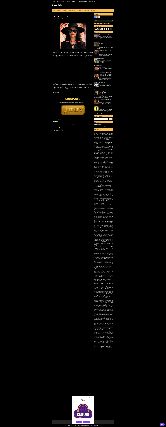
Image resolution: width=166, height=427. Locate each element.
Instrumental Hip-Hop (97, 252)
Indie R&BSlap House (104, 246)
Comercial (100, 176)
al (97, 142)
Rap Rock (111, 301)
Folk (108, 214)
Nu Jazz (108, 275)
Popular (96, 23)
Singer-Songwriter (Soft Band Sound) (105, 318)
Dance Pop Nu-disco (105, 190)
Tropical (110, 340)
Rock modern (97, 310)
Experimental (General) (97, 213)
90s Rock (111, 134)
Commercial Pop (97, 177)
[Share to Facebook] (57, 121)
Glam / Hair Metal (104, 225)
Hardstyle (107, 230)
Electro (104, 200)
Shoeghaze (102, 315)
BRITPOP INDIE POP (108, 166)
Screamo (111, 314)
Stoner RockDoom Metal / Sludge (105, 331)
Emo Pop (97, 209)
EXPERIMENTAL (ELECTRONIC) (106, 212)
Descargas (93, 10)
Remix (99, 305)
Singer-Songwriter (99, 317)
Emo (112, 208)
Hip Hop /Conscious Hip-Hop (106, 231)
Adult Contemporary (101, 139)
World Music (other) (97, 347)
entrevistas (96, 211)
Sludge (109, 323)
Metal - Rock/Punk (103, 266)
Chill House (103, 168)
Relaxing (95, 305)
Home (54, 14)
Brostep (95, 167)
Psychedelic (109, 295)
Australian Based (109, 156)
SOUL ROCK (96, 325)
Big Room (111, 162)
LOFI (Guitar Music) (109, 261)
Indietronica (103, 249)
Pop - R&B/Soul (109, 279)
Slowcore (104, 323)
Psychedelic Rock (107, 296)
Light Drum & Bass (107, 259)
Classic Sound (100, 172)
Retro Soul (100, 306)
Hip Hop (99, 231)
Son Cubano (100, 324)
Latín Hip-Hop (97, 257)
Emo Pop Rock (102, 209)
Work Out (99, 345)
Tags (101, 23)
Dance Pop (96, 190)
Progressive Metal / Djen (98, 293)
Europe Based (105, 211)
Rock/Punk (96, 313)
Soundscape (102, 325)
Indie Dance (106, 240)
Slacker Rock (108, 322)
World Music (108, 345)
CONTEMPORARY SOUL (108, 185)
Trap (102, 338)
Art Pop (103, 154)
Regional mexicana (97, 304)
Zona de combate (80, 10)
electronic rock (105, 207)
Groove (106, 227)
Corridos (95, 186)
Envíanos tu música (92, 425)
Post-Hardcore (97, 288)
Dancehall (111, 190)
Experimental (96, 212)
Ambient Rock (110, 152)
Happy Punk (96, 229)
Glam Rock (111, 225)
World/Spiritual (110, 347)
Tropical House (96, 341)
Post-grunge (109, 287)
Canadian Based (100, 167)
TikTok (73, 1)
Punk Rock (101, 298)
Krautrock (106, 254)
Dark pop (96, 191)
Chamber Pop (109, 167)
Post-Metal (105, 288)
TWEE (101, 341)
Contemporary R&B (97, 185)
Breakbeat (111, 164)
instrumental (109, 250)
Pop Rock (105, 283)
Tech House (96, 337)
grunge (110, 227)
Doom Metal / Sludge (108, 194)
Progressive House (99, 292)
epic (100, 211)
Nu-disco (105, 276)
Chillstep (111, 168)
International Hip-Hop (105, 252)
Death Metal (96, 193)
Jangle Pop (101, 253)
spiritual (105, 329)
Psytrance (102, 297)
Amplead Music (57, 5)
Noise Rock (96, 273)
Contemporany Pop (103, 182)
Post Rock (102, 287)
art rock (109, 154)
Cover (98, 187)
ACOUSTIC (102, 135)
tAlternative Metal (109, 336)
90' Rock (95, 134)
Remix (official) (104, 305)
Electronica (111, 207)
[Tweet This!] (57, 119)
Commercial (107, 176)
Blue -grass (103, 163)
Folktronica (110, 220)
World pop (104, 347)
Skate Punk (101, 322)
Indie (108, 239)
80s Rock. (110, 133)
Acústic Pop (102, 138)
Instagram (63, 1)
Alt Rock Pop (105, 143)
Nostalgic (98, 275)
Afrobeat (95, 141)
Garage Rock (108, 222)
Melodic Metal (110, 264)
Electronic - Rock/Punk (108, 204)
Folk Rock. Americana (109, 217)
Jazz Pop (95, 254)
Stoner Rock (96, 331)
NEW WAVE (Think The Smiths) (107, 272)
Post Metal (110, 286)
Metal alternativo (110, 266)
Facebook (68, 1)
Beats (106, 161)
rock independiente (100, 309)
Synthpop (111, 334)
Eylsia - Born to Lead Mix (61, 17)
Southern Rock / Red (97, 328)
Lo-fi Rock (99, 261)
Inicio (54, 1)
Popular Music (103, 286)
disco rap (102, 194)
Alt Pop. (99, 143)
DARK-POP (106, 191)
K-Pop (102, 254)
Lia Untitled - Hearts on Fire (105, 99)
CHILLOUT (107, 168)
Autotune (95, 157)
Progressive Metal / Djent (108, 293)
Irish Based (111, 252)
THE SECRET (101, 58)
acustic (98, 138)
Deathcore (102, 193)
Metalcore (111, 267)
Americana (96, 153)
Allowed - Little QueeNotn (104, 34)
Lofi (104, 261)
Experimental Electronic (107, 213)
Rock (99, 307)
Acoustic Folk (98, 137)
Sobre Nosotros (92, 1)
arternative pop (96, 156)
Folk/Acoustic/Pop (103, 220)
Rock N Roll (102, 310)
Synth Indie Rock (99, 334)
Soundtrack (108, 325)
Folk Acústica (105, 216)
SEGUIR (162, 424)
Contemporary (99, 184)
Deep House (108, 193)
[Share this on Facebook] (55, 119)
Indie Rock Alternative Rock (105, 248)
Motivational (105, 270)
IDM (99, 239)
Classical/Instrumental (98, 173)
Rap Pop (102, 301)
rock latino (111, 309)
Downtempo (95, 195)
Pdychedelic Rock (99, 277)
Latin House (103, 257)
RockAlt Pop (108, 313)
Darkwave (110, 191)
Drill (94, 199)
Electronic (102, 203)
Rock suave (110, 311)
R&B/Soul (108, 300)
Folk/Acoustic (58, 14)
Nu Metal (100, 276)
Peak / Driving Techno (106, 277)
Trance (98, 338)
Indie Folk (102, 241)
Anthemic (104, 153)
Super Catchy (111, 332)
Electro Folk (110, 200)
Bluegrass (108, 163)
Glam (99, 225)
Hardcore (95, 230)
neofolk (109, 271)
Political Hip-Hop (97, 279)
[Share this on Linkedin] (61, 119)
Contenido (64, 10)
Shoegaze (96, 315)
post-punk (111, 288)
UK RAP (99, 342)
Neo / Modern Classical (98, 271)
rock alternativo (106, 307)
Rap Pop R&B (107, 301)
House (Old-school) (103, 237)
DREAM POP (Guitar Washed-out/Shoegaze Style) (104, 198)
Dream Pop (102, 195)
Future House (110, 221)
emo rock (111, 209)
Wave (107, 343)
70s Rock (99, 131)
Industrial (95, 250)
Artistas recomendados (83, 1)
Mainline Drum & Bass (101, 263)
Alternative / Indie (100, 146)
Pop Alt (101, 280)
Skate (96, 322)
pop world (108, 284)
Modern (102, 268)
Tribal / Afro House (100, 340)
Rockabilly (103, 313)
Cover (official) (104, 187)
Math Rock (96, 264)
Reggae (102, 302)
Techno (100, 337)
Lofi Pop (101, 262)
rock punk (103, 311)
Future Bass (104, 221)
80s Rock (104, 133)
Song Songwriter (105, 324)
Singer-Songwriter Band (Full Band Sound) (102, 319)
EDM (100, 200)
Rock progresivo (97, 311)
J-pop (96, 253)
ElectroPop (108, 208)
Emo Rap (107, 209)
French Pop (95, 221)
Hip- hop (100, 232)
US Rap (108, 342)
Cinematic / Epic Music (97, 171)
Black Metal (98, 163)
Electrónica (97, 208)
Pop (102, 279)
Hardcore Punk (101, 230)
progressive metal (108, 292)
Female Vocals (96, 214)
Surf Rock (96, 333)
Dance (106, 189)
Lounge (105, 262)
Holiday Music (103, 236)
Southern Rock (109, 327)
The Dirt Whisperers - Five (104, 82)
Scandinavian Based (106, 314)
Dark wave (101, 191)
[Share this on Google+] (59, 119)
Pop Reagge (99, 283)
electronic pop (97, 207)
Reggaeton (108, 302)
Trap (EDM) (106, 338)
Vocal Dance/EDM (101, 343)
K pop (99, 254)
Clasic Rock (104, 171)
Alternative (105, 145)
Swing (100, 333)
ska (112, 320)
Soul (110, 324)
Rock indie (107, 309)
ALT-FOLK (111, 143)
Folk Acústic (100, 216)
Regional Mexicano (107, 304)
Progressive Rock (109, 291)
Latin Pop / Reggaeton (98, 258)
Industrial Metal (102, 250)
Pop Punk (102, 281)
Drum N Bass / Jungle (100, 199)
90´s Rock (105, 134)
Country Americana (106, 186)
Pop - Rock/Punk (96, 280)
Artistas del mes (72, 10)
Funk (99, 221)
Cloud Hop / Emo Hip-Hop (107, 175)
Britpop (102, 166)
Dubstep (107, 199)
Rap (112, 300)
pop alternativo (106, 280)
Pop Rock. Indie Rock (101, 284)
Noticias (59, 10)
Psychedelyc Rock (96, 297)
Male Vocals (109, 263)
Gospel (101, 226)
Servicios (87, 10)
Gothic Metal (97, 227)
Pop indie (111, 280)
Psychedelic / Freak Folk (98, 296)
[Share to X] (56, 121)
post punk (96, 287)
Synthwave (102, 336)
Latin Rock (106, 258)
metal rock (105, 267)
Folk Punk (95, 217)
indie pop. (99, 245)
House (98, 237)
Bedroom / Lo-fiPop (99, 162)
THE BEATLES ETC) (106, 337)
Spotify (58, 1)
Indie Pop (110, 243)
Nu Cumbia (103, 275)
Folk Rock (101, 217)
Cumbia (102, 189)
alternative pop (100, 149)
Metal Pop (101, 267)
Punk (107, 297)
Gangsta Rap (102, 222)
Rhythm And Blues (106, 306)
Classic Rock (110, 171)
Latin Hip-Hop (110, 255)
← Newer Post (55, 124)
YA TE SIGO (86, 422)
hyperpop (95, 239)
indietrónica (110, 249)
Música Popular (110, 270)
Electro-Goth (96, 203)
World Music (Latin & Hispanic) (105, 346)
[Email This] (54, 121)
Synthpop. (97, 336)
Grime (103, 227)
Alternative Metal (109, 147)
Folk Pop (109, 216)
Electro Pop (107, 202)
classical (109, 172)
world (103, 345)
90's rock (99, 134)
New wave (98, 272)
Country (99, 186)
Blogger (105, 126)
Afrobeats (100, 141)
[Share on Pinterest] (60, 119)
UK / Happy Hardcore (107, 341)
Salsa (100, 314)
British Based (97, 166)
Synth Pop (105, 334)
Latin (110, 254)
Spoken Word (110, 329)
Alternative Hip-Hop (99, 147)
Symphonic (103, 333)
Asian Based (102, 156)
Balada (95, 159)
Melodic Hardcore (103, 264)
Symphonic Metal (110, 333)
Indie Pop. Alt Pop (105, 245)
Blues (112, 163)
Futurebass (96, 222)
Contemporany (96, 182)
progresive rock (102, 291)
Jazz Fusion (110, 253)
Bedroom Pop (105, 162)
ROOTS (97, 314)
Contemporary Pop (107, 184)
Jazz (105, 253)
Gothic (104, 226)
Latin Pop (108, 257)
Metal (97, 266)
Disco (98, 194)
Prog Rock (95, 291)
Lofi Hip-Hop (97, 262)
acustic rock (107, 138)
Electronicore (102, 208)
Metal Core (96, 267)
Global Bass (96, 226)
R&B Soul (103, 300)
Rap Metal (97, 301)
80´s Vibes (99, 133)
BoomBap (97, 164)
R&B (99, 300)
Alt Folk (108, 142)
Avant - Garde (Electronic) (102, 157)
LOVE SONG (109, 262)
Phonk (112, 277)
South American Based (102, 327)
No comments (64, 18)
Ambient (104, 152)
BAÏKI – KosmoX (102, 67)
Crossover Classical (97, 189)
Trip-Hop (106, 340)
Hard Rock (107, 229)
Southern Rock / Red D (104, 328)
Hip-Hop (105, 232)
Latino (112, 258)
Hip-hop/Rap (104, 234)
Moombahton (100, 270)
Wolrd (96, 345)
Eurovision (110, 211)
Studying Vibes (105, 332)
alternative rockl (99, 152)
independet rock (103, 239)
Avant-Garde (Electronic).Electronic (106, 158)
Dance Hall (110, 189)
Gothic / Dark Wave (110, 226)
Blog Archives (106, 23)
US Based (103, 342)
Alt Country (101, 142)
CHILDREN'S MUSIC (97, 168)
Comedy (95, 176)
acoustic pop (106, 137)
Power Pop (98, 290)
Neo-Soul (104, 271)
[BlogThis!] (55, 121)
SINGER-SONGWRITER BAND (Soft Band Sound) (102, 320)
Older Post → (90, 124)
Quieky (96, 300)
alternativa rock (98, 145)
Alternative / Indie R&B (108, 146)
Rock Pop (109, 310)
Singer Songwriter (109, 315)
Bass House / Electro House (98, 161)
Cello (105, 167)
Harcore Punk (102, 229)
